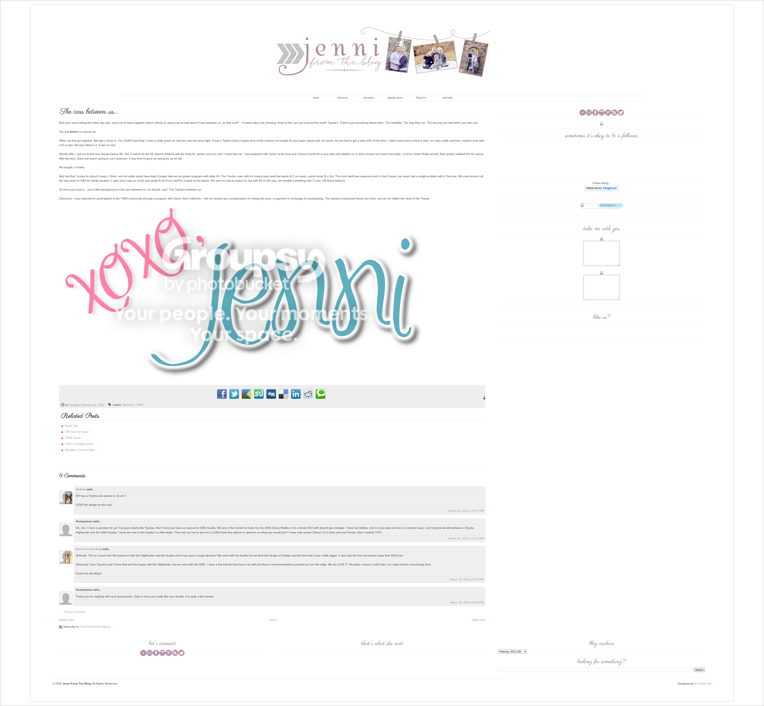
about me (342, 97)
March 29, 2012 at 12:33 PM (466, 538)
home (316, 97)
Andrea (81, 489)
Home (273, 619)
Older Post (478, 619)
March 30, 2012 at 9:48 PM (467, 602)
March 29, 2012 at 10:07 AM (466, 510)
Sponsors (128, 404)
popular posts (395, 97)
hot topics (368, 97)
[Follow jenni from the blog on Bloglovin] (601, 187)
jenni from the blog (89, 548)
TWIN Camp (73, 437)
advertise (447, 97)
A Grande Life (702, 683)
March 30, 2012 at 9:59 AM (467, 579)
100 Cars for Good (77, 431)
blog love (421, 97)
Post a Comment (74, 612)
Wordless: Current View (80, 449)
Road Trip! (71, 425)
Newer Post (66, 619)
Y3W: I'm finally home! (79, 443)
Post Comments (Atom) (95, 626)
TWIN (139, 404)
